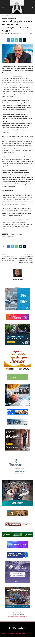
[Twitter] (12, 40)
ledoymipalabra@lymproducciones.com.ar (13, 633)
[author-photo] (17, 277)
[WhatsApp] (16, 40)
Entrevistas (8, 15)
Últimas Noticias (11, 18)
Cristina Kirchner (13, 234)
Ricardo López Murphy (7, 236)
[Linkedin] (20, 40)
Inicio (3, 15)
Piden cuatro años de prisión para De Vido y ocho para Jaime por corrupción (9, 258)
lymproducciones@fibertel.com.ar (17, 616)
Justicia (20, 234)
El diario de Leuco (8, 33)
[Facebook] (8, 40)
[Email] (24, 40)
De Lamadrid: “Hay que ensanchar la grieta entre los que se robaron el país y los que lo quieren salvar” (25, 259)
